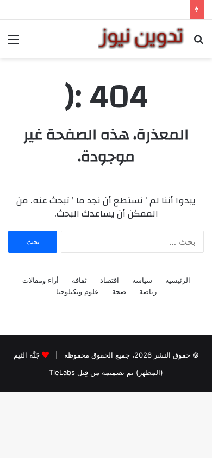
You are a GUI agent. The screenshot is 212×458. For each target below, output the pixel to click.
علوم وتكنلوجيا (77, 291)
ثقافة (79, 280)
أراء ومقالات (40, 280)
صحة (119, 291)
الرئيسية (177, 280)
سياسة (142, 280)
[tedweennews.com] (141, 38)
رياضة (148, 291)
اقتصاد (109, 280)
